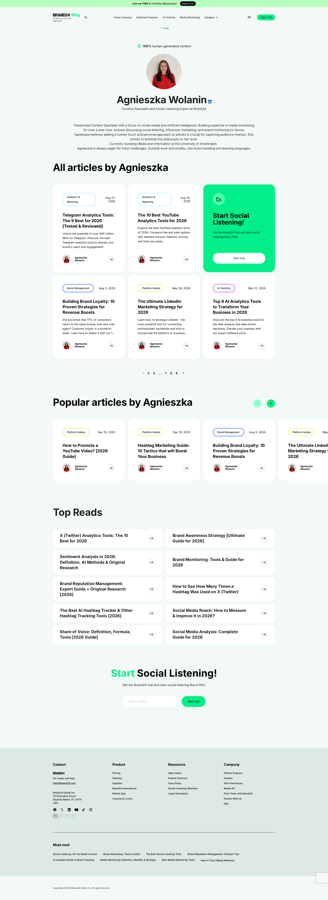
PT (67, 815)
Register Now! (188, 4)
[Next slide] (271, 403)
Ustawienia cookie (122, 798)
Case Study (174, 783)
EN (249, 17)
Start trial (239, 258)
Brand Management (78, 288)
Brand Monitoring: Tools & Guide (121, 854)
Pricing (116, 773)
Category (209, 17)
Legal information (178, 793)
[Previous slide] (257, 403)
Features (117, 778)
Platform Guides (151, 288)
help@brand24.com (64, 783)
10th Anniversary (233, 783)
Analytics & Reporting (73, 199)
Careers (228, 778)
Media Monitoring (190, 17)
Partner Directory (177, 778)
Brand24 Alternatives (124, 788)
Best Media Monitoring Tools (178, 859)
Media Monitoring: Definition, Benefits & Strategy (128, 859)
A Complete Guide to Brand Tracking (73, 859)
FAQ (226, 803)
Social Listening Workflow (183, 788)
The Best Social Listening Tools (164, 854)
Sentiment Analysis (147, 17)
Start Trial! (266, 17)
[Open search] (86, 17)
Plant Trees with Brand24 (238, 793)
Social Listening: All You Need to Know (75, 854)
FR (73, 815)
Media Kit (229, 788)
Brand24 (61, 15)
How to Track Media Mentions (218, 860)
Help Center (175, 773)
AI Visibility (168, 17)
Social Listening (123, 17)
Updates (117, 783)
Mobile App (119, 793)
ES (61, 815)
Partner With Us (233, 798)
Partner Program (233, 773)
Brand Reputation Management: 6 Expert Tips (213, 854)
